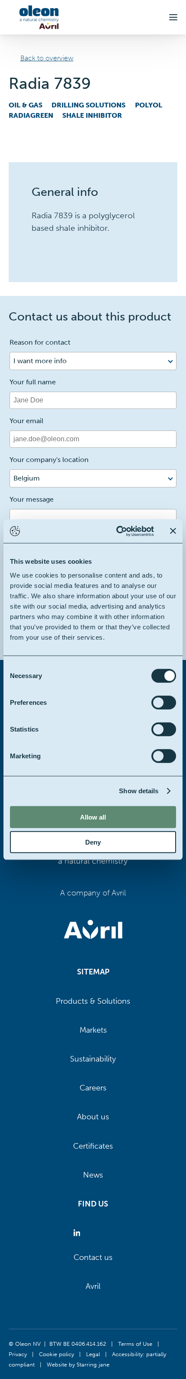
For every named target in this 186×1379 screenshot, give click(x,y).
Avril (93, 1286)
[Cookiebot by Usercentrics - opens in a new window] (117, 531)
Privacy (18, 1354)
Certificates (93, 1146)
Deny (93, 842)
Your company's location (49, 459)
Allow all (93, 816)
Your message (32, 499)
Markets (93, 1030)
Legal (93, 1354)
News (93, 1175)
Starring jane (93, 1364)
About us (93, 1116)
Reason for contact (40, 342)
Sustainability (93, 1059)
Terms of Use (135, 1343)
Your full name (33, 382)
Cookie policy (56, 1354)
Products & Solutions (93, 1001)
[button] (173, 17)
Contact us (93, 1257)
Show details (138, 791)
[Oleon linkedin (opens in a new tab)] (78, 1233)
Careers (93, 1088)
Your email (26, 421)
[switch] (163, 702)
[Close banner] (173, 531)
